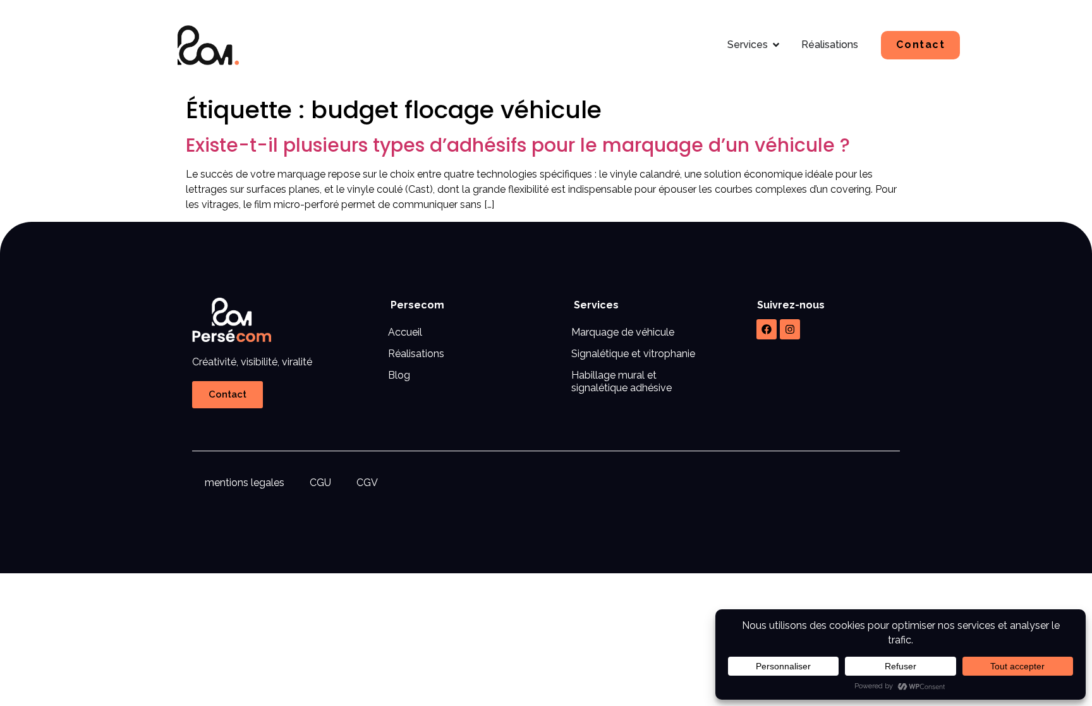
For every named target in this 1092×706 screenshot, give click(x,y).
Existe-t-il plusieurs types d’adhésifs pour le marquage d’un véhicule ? (518, 145)
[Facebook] (766, 329)
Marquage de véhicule (622, 332)
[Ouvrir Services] (776, 44)
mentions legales (244, 483)
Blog (399, 375)
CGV (367, 483)
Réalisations (416, 354)
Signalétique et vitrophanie (633, 354)
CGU (320, 483)
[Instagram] (790, 329)
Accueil (405, 332)
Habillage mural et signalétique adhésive (621, 381)
